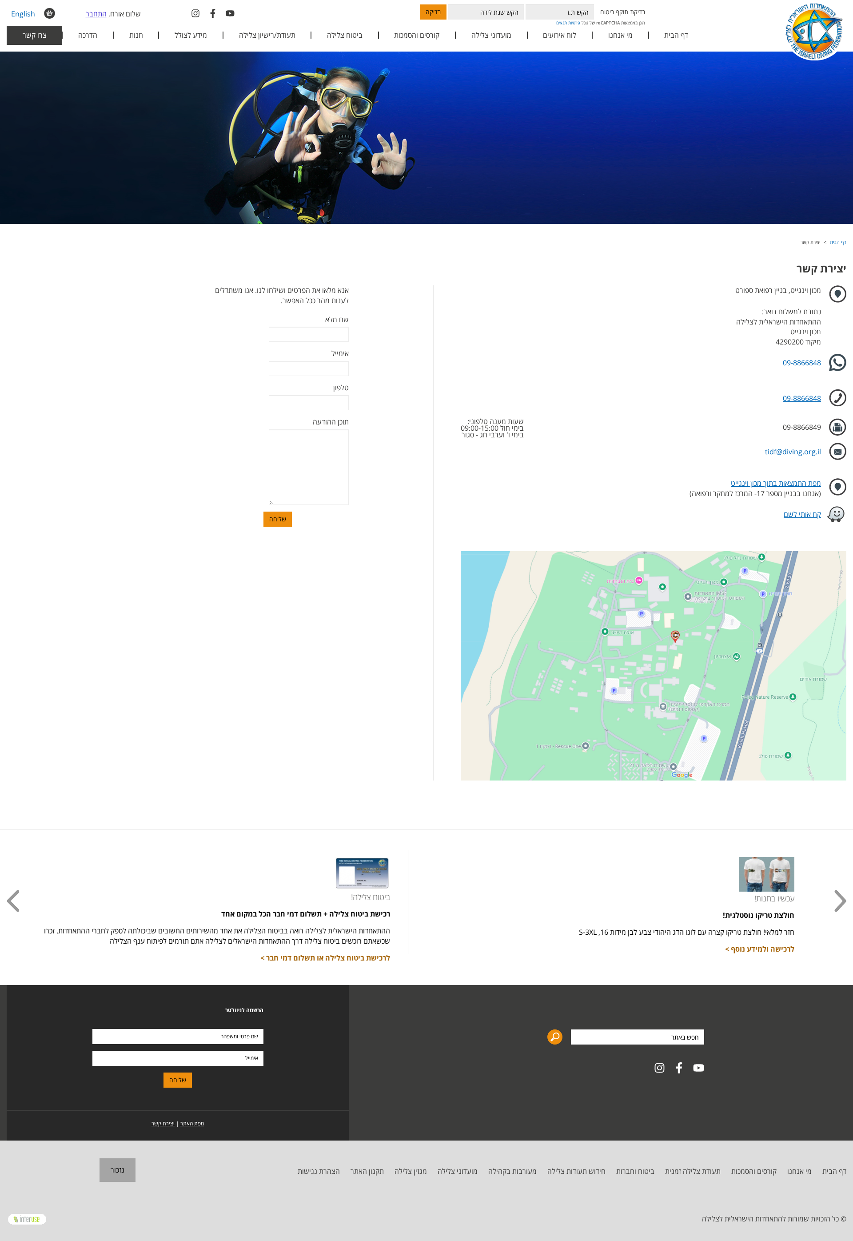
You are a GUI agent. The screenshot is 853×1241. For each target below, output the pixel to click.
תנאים (561, 23)
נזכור (117, 1170)
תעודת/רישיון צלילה (267, 35)
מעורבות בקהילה (512, 1171)
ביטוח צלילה (345, 35)
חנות (136, 35)
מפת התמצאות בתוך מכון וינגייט (776, 483)
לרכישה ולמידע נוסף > (787, 949)
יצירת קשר (163, 1123)
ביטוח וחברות (635, 1171)
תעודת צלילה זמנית (693, 1171)
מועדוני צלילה (458, 1171)
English (23, 14)
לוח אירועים (559, 35)
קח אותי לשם (802, 514)
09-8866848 (802, 363)
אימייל (340, 353)
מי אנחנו (799, 1171)
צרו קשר (35, 35)
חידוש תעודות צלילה (576, 1171)
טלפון (341, 387)
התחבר (96, 14)
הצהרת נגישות (319, 1171)
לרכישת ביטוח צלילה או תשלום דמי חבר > (353, 958)
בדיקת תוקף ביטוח (622, 12)
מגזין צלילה (411, 1171)
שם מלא (337, 319)
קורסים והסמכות (416, 35)
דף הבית (676, 35)
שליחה (277, 519)
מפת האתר (192, 1123)
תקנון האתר (367, 1171)
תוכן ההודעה (331, 422)
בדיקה (433, 12)
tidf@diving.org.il (793, 451)
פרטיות (574, 23)
